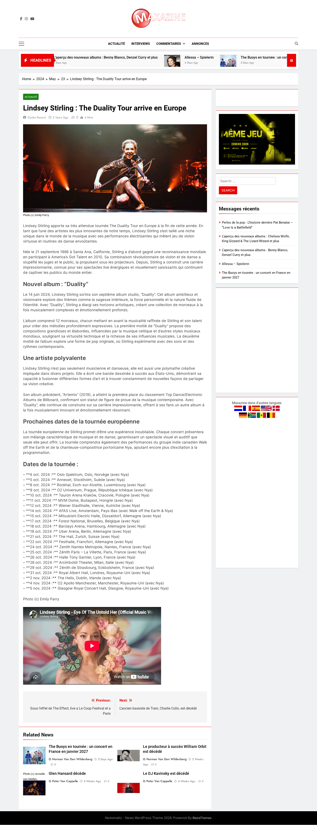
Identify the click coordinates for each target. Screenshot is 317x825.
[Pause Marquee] (291, 60)
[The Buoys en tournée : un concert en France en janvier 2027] (193, 63)
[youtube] (32, 19)
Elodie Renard (37, 117)
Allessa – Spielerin (163, 57)
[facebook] (21, 19)
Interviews (140, 44)
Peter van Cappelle (65, 781)
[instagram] (26, 19)
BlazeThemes (202, 818)
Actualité (116, 44)
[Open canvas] (21, 43)
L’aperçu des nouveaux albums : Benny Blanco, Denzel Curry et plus (70, 57)
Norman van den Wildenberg (72, 759)
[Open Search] (296, 43)
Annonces (200, 44)
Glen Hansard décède (67, 773)
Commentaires (168, 44)
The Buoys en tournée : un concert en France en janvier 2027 (252, 57)
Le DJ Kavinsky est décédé (166, 773)
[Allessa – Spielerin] (137, 63)
